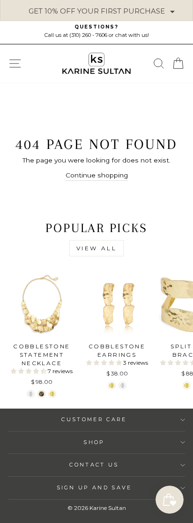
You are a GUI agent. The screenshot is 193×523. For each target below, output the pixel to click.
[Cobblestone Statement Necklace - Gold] (52, 393)
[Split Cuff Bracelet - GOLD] (186, 385)
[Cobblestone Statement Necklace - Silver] (30, 393)
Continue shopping (97, 175)
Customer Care (93, 419)
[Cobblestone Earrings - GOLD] (111, 385)
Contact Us (94, 464)
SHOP (93, 442)
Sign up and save (94, 487)
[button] (29, 371)
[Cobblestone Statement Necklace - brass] (41, 393)
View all (96, 248)
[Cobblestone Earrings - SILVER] (122, 385)
